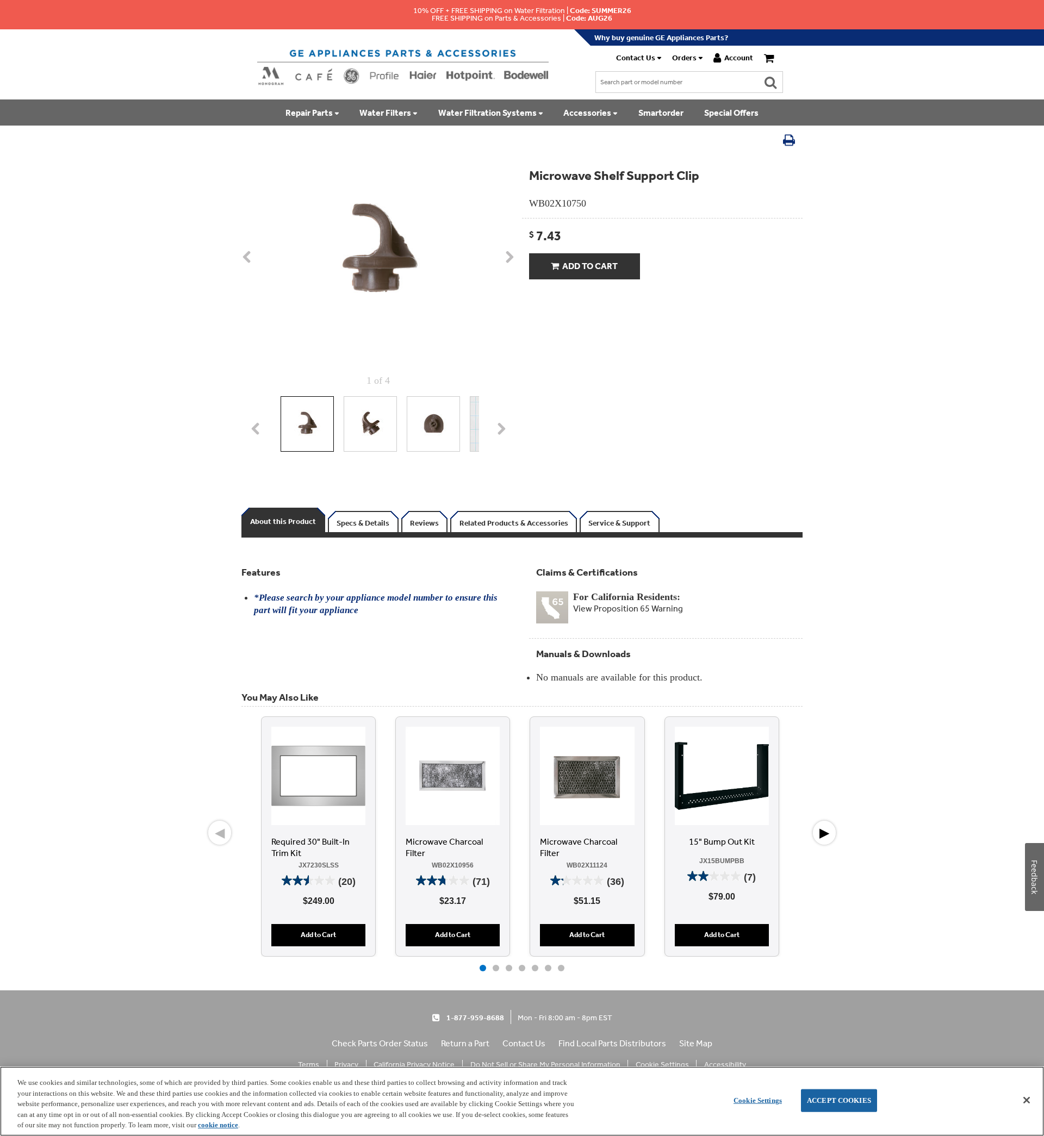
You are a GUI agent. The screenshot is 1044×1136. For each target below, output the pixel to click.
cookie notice (218, 1125)
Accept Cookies (839, 1100)
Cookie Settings (758, 1100)
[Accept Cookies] (1027, 1100)
